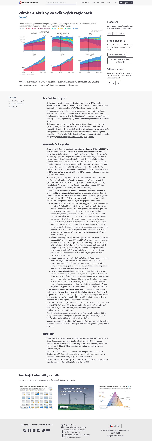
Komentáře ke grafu (18, 104)
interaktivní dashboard (56, 346)
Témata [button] (84, 3)
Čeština (116, 426)
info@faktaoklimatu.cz (115, 435)
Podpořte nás (127, 3)
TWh (74, 108)
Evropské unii (67, 362)
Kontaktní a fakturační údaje (75, 427)
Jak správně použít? (113, 78)
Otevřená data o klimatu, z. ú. (118, 430)
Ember (49, 341)
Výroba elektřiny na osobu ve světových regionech (74, 137)
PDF (109, 34)
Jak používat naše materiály (74, 430)
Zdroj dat (14, 107)
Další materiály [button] (97, 3)
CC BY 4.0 (127, 75)
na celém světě (81, 362)
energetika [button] (23, 18)
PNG (120, 34)
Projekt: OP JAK (70, 425)
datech (69, 338)
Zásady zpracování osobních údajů (77, 435)
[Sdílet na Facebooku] (109, 83)
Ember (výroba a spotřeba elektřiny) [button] (120, 60)
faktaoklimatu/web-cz (72, 437)
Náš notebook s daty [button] (116, 55)
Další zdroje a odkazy (72, 432)
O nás (109, 3)
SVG (115, 34)
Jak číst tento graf (17, 101)
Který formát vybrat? (124, 28)
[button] (117, 83)
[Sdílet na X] (113, 83)
